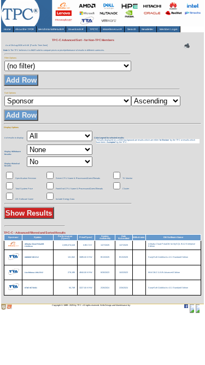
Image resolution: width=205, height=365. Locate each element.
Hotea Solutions (138, 305)
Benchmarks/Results (51, 29)
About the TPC (25, 29)
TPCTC (94, 29)
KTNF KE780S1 (31, 288)
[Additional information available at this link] (13, 271)
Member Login (169, 29)
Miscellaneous (112, 29)
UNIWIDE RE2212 (32, 257)
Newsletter (147, 29)
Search (131, 29)
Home (7, 29)
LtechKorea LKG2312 (34, 272)
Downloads (76, 29)
